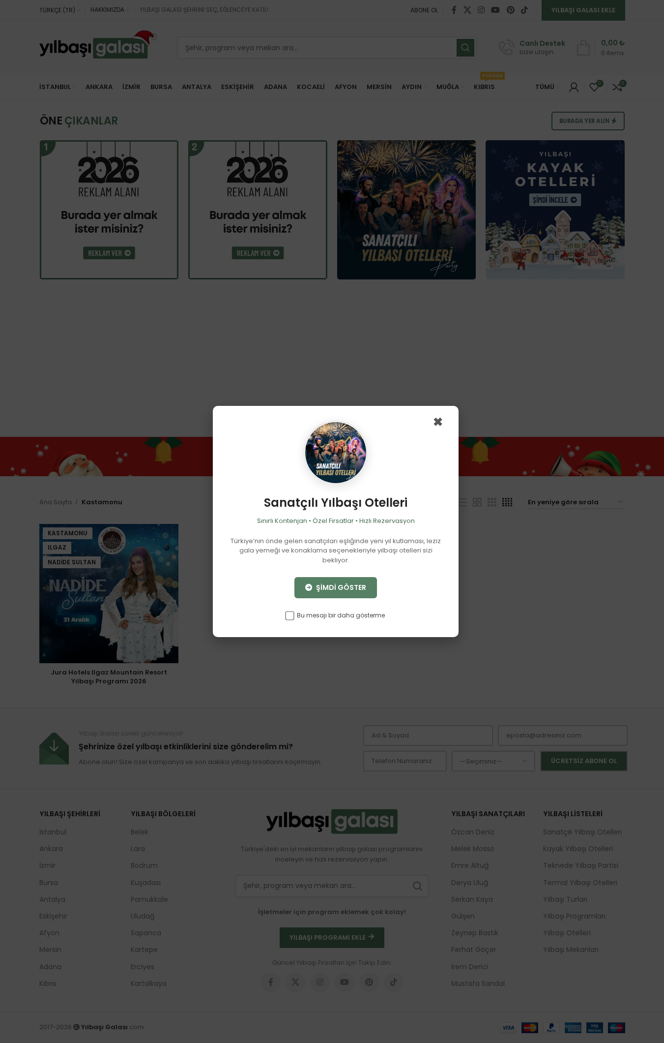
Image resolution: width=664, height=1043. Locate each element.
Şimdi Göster (340, 587)
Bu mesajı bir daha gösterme (340, 615)
